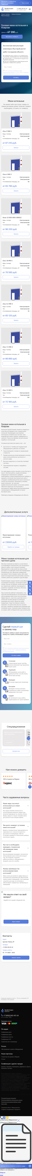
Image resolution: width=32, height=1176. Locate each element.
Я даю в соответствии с (16, 72)
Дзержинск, (23, 1066)
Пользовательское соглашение (8, 1098)
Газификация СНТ (6, 1039)
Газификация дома (6, 1034)
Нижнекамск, (15, 1066)
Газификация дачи (6, 1032)
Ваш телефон (8, 67)
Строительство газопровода (9, 1041)
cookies (23, 1166)
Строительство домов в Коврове (10, 1056)
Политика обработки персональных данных (11, 1100)
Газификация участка (7, 1037)
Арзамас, (3, 1066)
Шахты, (29, 1066)
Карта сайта (4, 1104)
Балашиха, (4, 1068)
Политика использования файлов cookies (11, 1102)
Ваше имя (6, 638)
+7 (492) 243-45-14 (22, 8)
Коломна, (9, 1066)
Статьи (3, 1059)
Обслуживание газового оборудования (12, 1049)
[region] (16, 844)
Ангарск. (9, 1068)
